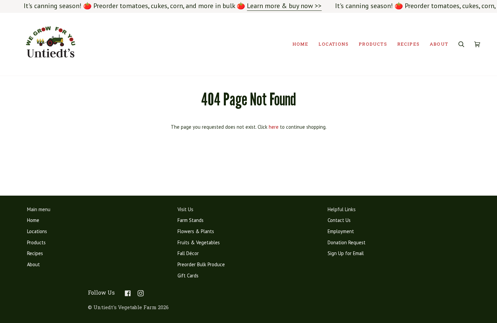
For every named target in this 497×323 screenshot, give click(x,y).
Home (33, 220)
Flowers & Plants (196, 231)
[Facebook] (128, 293)
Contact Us (339, 220)
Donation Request (346, 242)
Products (36, 242)
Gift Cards (188, 275)
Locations (37, 231)
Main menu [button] (38, 209)
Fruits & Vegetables (199, 242)
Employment (341, 231)
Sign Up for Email (346, 253)
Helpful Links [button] (342, 209)
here (274, 127)
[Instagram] (141, 293)
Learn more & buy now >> (284, 5)
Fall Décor (188, 253)
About (33, 264)
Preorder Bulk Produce (201, 264)
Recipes (35, 253)
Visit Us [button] (185, 209)
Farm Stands (191, 220)
